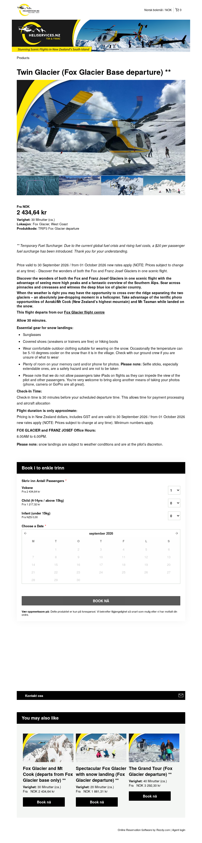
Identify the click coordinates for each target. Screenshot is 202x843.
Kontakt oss (34, 695)
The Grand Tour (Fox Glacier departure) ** (150, 771)
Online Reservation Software (135, 830)
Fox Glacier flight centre (84, 312)
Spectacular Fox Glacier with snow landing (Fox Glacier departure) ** (101, 774)
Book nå (44, 801)
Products (23, 57)
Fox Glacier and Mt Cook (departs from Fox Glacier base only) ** (48, 774)
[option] (38, 185)
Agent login (178, 830)
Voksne (31, 489)
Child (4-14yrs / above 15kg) (43, 502)
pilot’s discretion (149, 444)
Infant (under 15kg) (36, 515)
